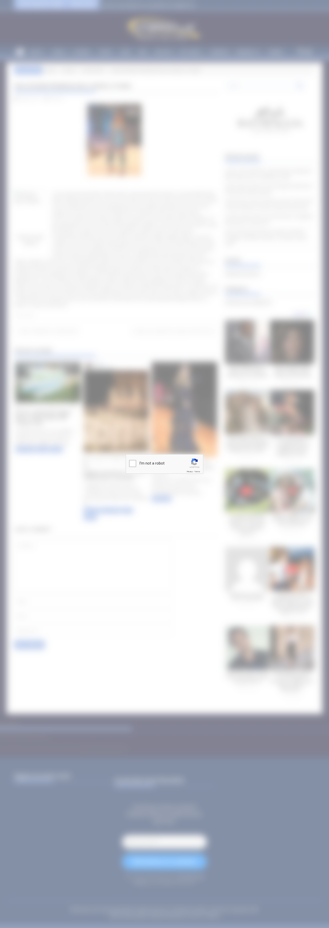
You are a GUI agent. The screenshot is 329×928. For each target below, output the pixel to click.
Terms (197, 471)
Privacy (190, 471)
